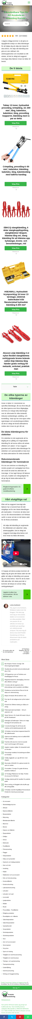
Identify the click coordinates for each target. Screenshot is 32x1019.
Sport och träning (8, 951)
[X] (12, 1017)
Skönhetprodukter (8, 932)
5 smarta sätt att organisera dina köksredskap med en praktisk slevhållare (16, 686)
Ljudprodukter (7, 900)
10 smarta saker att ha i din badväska (8, 651)
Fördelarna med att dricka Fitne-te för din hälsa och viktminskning (16, 691)
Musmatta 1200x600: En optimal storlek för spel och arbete (17, 764)
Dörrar (5, 839)
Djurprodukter (7, 833)
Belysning (6, 817)
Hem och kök (7, 865)
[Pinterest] (20, 1017)
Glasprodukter (7, 855)
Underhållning (7, 967)
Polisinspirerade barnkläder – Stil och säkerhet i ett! (15, 711)
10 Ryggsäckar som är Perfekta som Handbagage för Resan (15, 675)
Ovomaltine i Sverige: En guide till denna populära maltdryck (16, 769)
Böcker (5, 827)
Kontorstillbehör (7, 881)
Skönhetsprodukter (8, 935)
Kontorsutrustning (8, 884)
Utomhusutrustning (8, 970)
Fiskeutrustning (7, 849)
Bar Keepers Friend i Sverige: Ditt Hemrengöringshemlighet (14, 665)
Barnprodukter (7, 814)
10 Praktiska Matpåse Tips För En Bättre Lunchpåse (24, 651)
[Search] (25, 23)
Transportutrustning (8, 964)
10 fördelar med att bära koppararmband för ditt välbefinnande (17, 732)
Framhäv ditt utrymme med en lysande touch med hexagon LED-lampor (16, 743)
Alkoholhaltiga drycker (9, 804)
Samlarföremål (7, 926)
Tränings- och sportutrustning (11, 961)
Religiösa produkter (8, 913)
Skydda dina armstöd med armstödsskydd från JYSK (17, 670)
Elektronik (6, 843)
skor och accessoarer (9, 942)
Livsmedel (6, 897)
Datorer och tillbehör (8, 830)
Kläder (5, 871)
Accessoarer (6, 801)
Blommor (5, 823)
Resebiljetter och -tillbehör (10, 916)
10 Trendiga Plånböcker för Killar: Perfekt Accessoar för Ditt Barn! (16, 775)
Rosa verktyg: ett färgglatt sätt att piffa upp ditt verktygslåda (17, 785)
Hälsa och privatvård (9, 859)
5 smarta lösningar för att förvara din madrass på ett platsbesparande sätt (15, 727)
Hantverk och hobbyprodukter (11, 862)
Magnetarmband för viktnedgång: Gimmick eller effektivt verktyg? (17, 681)
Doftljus (5, 836)
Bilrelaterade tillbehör (9, 820)
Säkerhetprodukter (8, 919)
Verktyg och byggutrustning (11, 974)
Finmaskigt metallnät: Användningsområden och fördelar (17, 753)
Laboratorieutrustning (9, 887)
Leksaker (5, 891)
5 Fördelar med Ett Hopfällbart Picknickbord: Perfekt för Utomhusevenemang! (17, 791)
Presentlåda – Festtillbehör (10, 910)
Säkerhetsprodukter (8, 922)
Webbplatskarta (5, 1000)
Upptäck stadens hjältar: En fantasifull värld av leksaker (17, 748)
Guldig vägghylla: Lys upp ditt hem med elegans (16, 759)
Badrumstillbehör (8, 811)
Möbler (5, 903)
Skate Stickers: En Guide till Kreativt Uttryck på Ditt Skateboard (17, 716)
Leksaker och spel (8, 894)
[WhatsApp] (28, 1017)
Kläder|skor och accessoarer (11, 875)
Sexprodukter (7, 929)
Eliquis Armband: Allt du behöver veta (15, 695)
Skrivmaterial (6, 945)
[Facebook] (4, 1017)
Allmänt (5, 807)
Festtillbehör (6, 846)
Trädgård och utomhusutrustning (12, 954)
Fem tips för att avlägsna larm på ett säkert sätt (17, 700)
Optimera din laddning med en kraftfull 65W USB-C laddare (17, 737)
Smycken (5, 948)
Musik (4, 907)
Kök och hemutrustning (9, 878)
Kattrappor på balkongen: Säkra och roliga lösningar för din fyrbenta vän (17, 721)
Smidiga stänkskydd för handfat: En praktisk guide (17, 780)
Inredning (5, 868)
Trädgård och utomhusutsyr (11, 958)
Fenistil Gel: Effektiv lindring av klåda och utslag (16, 705)
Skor (4, 938)
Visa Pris (15, 123)
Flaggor (5, 852)
